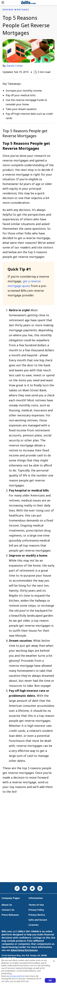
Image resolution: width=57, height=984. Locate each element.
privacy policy (16, 976)
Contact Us (8, 909)
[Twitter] (32, 888)
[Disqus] (28, 840)
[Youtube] (24, 888)
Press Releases (10, 914)
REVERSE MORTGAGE (16, 9)
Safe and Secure (37, 919)
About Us (7, 904)
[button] (3, 2)
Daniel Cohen (15, 65)
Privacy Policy (36, 909)
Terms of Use (36, 904)
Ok (50, 980)
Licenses (33, 924)
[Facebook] (17, 888)
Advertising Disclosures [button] (24, 950)
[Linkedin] (40, 888)
